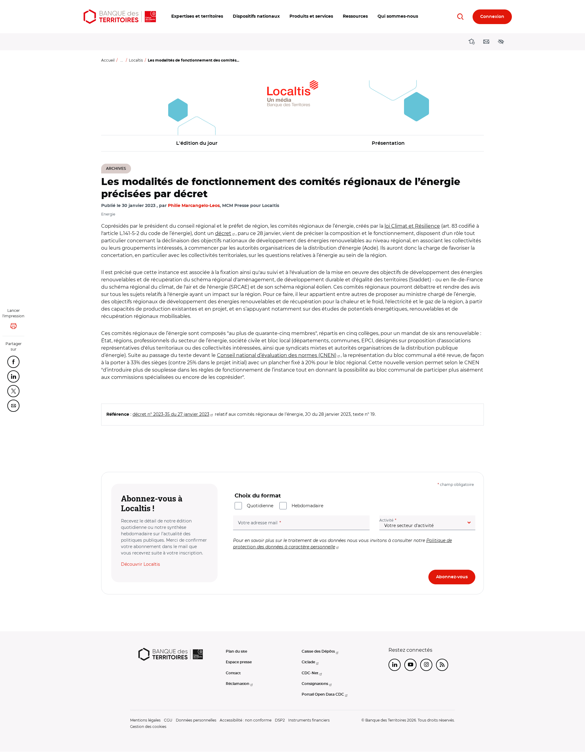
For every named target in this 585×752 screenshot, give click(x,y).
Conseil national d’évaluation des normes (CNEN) (276, 355)
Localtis (136, 60)
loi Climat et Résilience (412, 226)
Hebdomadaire (307, 505)
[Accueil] (119, 16)
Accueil (108, 60)
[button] (197, 16)
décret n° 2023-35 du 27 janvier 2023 (171, 414)
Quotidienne (260, 505)
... (121, 60)
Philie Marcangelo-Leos (194, 206)
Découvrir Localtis (140, 564)
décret (223, 233)
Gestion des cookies (148, 726)
